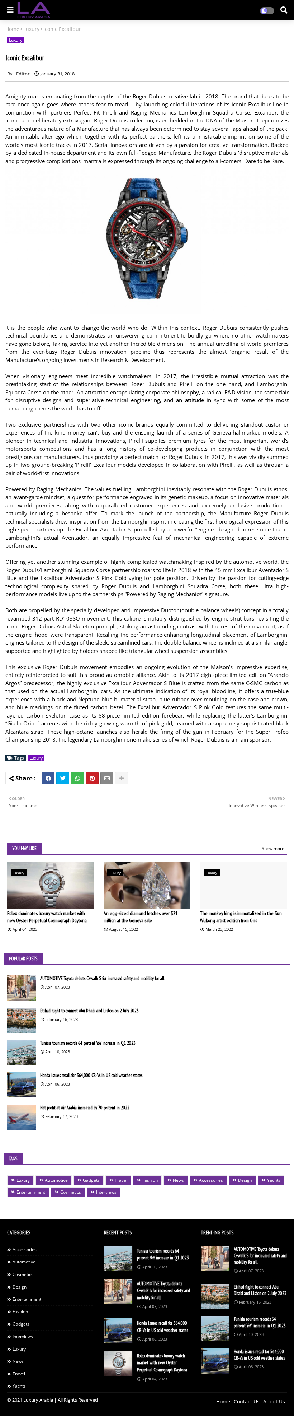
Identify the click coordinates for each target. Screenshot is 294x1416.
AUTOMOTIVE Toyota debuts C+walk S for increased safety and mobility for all (102, 978)
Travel (121, 1180)
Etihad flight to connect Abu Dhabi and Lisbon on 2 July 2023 (89, 1011)
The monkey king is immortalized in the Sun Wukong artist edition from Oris (241, 917)
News (178, 1180)
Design (245, 1180)
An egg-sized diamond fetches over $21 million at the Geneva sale (140, 917)
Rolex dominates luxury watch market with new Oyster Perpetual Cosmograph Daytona (47, 917)
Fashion (150, 1180)
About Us (274, 1401)
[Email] (106, 778)
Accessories (211, 1180)
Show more (273, 848)
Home (12, 28)
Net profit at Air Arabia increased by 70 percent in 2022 (84, 1108)
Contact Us (247, 1401)
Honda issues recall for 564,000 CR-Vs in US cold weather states (91, 1075)
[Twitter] (62, 778)
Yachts (273, 1180)
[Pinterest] (92, 778)
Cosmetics (70, 1192)
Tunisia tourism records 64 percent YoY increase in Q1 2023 (88, 1043)
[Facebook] (48, 778)
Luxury (31, 28)
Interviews (106, 1192)
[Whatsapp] (77, 778)
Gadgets (91, 1180)
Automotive (56, 1180)
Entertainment (30, 1192)
